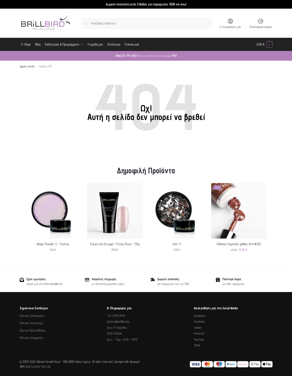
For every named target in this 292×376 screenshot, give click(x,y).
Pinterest (199, 333)
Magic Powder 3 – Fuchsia (53, 244)
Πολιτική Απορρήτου (31, 338)
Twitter (198, 327)
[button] (265, 44)
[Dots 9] (177, 211)
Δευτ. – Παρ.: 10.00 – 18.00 (122, 339)
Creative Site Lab (41, 366)
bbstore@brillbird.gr (118, 321)
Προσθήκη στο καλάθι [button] (52, 259)
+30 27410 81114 (116, 316)
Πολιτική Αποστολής (31, 323)
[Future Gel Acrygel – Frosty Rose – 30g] (115, 211)
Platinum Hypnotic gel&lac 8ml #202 (239, 244)
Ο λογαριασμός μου (230, 26)
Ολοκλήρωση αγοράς (260, 26)
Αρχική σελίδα (27, 66)
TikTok (197, 345)
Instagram (200, 316)
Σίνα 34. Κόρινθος (117, 327)
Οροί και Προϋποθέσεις (33, 330)
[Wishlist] (74, 189)
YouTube (199, 339)
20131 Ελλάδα (114, 333)
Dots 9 (177, 244)
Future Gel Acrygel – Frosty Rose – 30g (114, 244)
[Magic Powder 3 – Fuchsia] (53, 211)
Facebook (199, 321)
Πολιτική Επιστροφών (32, 316)
